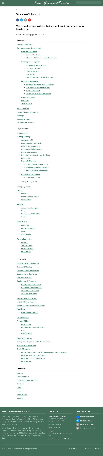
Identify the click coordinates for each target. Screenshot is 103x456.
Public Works (22, 222)
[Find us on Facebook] (77, 416)
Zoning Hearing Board (29, 182)
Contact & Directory (24, 277)
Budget (24, 211)
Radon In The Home (33, 55)
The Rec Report (26, 245)
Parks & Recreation (24, 239)
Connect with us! (23, 377)
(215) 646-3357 (56, 427)
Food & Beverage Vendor (30, 197)
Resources (21, 369)
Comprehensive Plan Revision (27, 274)
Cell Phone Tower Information (28, 270)
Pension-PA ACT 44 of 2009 (30, 214)
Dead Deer (25, 225)
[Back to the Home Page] (51, 3)
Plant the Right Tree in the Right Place (40, 77)
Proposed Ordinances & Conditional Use (35, 155)
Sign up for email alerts (87, 428)
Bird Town (25, 100)
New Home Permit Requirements (37, 167)
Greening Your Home (29, 51)
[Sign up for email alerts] (77, 428)
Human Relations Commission (27, 112)
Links (19, 387)
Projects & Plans (23, 321)
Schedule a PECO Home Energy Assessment (41, 58)
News (19, 391)
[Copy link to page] (29, 19)
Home (18, 10)
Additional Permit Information (37, 170)
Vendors (24, 194)
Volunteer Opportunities (30, 290)
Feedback (20, 384)
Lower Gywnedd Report (29, 312)
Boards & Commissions (25, 45)
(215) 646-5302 (58, 424)
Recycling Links (26, 361)
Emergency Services (24, 187)
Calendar (20, 373)
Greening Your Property (30, 62)
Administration (22, 133)
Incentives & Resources (30, 81)
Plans (23, 330)
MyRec (23, 242)
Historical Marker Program (26, 302)
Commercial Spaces (33, 178)
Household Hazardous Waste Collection (40, 85)
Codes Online (26, 140)
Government (22, 40)
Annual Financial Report (29, 208)
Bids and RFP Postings (24, 267)
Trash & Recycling (23, 349)
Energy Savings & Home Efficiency (38, 87)
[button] (3, 3)
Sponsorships (26, 200)
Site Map (20, 398)
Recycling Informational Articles (33, 358)
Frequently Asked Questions (31, 149)
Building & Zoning (23, 137)
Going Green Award (28, 98)
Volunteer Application (29, 293)
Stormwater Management (26, 345)
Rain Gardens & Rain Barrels (36, 65)
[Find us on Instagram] (77, 424)
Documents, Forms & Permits (31, 143)
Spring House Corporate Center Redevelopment (34, 342)
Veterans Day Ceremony (25, 123)
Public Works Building (24, 338)
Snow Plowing (26, 234)
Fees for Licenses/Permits (30, 146)
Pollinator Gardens (32, 71)
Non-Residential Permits (30, 174)
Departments (22, 129)
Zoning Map (25, 158)
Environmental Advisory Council (29, 48)
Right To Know (22, 394)
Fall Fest (20, 190)
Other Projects (26, 333)
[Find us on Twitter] (77, 420)
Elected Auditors (23, 108)
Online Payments (23, 317)
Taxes (23, 217)
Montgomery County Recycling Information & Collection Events (44, 352)
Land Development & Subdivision (33, 327)
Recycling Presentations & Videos (33, 355)
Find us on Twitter (86, 420)
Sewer (23, 231)
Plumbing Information (29, 152)
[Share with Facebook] (17, 19)
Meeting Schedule (23, 119)
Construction (26, 324)
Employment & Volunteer (26, 281)
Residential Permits (28, 161)
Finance (20, 205)
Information (22, 259)
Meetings (20, 116)
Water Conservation (33, 90)
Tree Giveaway (26, 103)
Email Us (68, 439)
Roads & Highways (27, 228)
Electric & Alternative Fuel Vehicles (38, 93)
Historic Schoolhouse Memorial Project (31, 306)
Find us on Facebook (87, 417)
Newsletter (21, 309)
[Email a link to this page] (25, 19)
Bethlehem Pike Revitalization (28, 263)
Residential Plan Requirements (37, 164)
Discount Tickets (27, 248)
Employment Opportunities (31, 284)
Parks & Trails (26, 251)
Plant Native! (30, 74)
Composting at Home (33, 68)
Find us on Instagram (87, 424)
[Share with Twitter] (21, 19)
